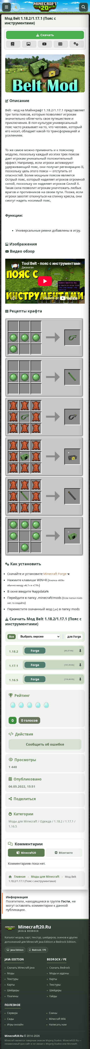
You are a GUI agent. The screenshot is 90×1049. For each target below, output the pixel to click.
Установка (76, 44)
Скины (53, 1013)
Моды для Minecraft (23, 821)
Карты (11, 985)
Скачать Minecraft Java (21, 967)
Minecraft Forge (54, 574)
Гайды (53, 996)
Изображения (29, 44)
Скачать (47, 35)
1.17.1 (69, 821)
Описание (13, 44)
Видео (45, 44)
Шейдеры (13, 990)
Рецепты (61, 44)
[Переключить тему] (16, 7)
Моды (10, 973)
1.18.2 (58, 821)
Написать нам (58, 1024)
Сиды (10, 1019)
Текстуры (12, 979)
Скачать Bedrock (59, 967)
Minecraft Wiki (57, 1019)
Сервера (12, 1013)
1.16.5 (13, 826)
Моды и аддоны (59, 973)
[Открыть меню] (6, 7)
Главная (20, 877)
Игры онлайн (15, 1024)
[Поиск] (83, 7)
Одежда (45, 821)
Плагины (12, 996)
